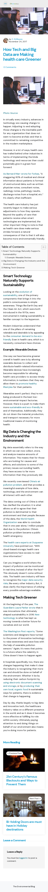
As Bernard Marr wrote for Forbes (21, 173)
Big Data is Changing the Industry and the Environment (24, 262)
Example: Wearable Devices (19, 257)
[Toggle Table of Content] (42, 247)
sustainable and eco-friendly (24, 407)
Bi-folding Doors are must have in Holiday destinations (24, 825)
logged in (23, 858)
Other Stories (10, 12)
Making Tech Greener (14, 267)
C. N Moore (17, 39)
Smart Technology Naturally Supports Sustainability (21, 253)
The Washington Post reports (19, 631)
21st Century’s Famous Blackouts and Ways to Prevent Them (21, 780)
